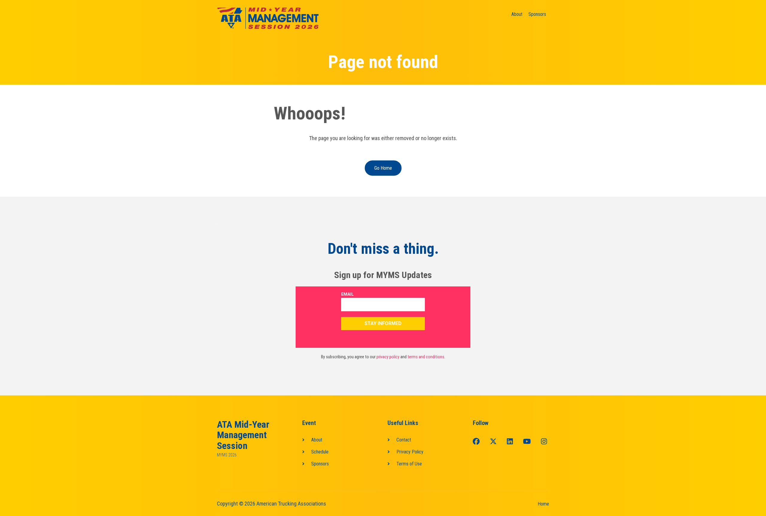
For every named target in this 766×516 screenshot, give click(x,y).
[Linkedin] (510, 442)
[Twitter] (493, 442)
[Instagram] (544, 442)
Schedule (320, 452)
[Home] (268, 18)
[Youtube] (527, 442)
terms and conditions (426, 356)
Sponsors (537, 14)
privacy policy (387, 356)
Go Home (383, 168)
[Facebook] (476, 442)
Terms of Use (409, 464)
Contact (403, 440)
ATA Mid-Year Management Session (243, 435)
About (516, 14)
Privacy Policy (409, 452)
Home (543, 504)
